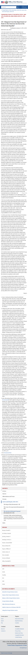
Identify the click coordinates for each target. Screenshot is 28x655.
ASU (3, 569)
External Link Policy (19, 633)
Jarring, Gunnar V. (6, 536)
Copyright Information (19, 635)
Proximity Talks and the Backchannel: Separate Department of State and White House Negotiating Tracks (14, 518)
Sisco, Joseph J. (5, 555)
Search (2, 620)
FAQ (2, 623)
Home (2, 618)
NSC (3, 578)
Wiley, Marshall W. (6, 561)
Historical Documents (19, 618)
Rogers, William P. (6, 549)
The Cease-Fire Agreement (14, 507)
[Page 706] (24, 285)
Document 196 (5, 399)
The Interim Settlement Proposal (12, 512)
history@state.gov (23, 647)
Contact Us (3, 631)
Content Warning (18, 637)
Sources (4, 493)
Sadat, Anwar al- (6, 552)
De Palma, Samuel (6, 533)
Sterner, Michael (6, 558)
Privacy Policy (18, 631)
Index (3, 523)
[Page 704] (24, 105)
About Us (3, 629)
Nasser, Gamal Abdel (7, 542)
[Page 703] (24, 51)
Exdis (3, 572)
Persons (4, 499)
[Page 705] (24, 193)
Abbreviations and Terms (8, 496)
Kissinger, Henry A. (6, 539)
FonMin (4, 575)
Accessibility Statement (19, 629)
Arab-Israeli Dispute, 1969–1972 (10, 501)
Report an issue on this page (6, 653)
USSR (3, 584)
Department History (19, 620)
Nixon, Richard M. (6, 545)
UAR (3, 581)
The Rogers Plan (12, 504)
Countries (17, 623)
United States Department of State (17, 645)
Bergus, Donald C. (6, 530)
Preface (4, 491)
